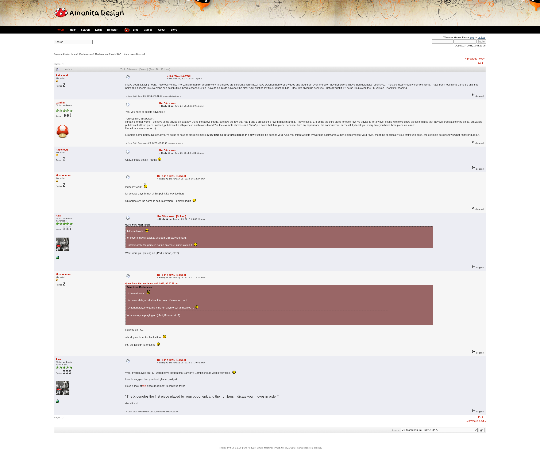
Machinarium (86, 54)
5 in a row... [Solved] (134, 54)
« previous (471, 58)
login (472, 37)
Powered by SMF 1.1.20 (230, 448)
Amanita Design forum (65, 54)
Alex (58, 215)
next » (481, 58)
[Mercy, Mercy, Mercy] (57, 258)
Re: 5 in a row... (168, 103)
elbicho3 (318, 448)
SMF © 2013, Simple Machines (258, 448)
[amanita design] (125, 29)
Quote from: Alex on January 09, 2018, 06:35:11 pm (151, 283)
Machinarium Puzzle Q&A (108, 54)
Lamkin (60, 102)
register (481, 37)
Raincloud (62, 75)
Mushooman (63, 175)
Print (480, 63)
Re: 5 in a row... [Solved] (171, 176)
